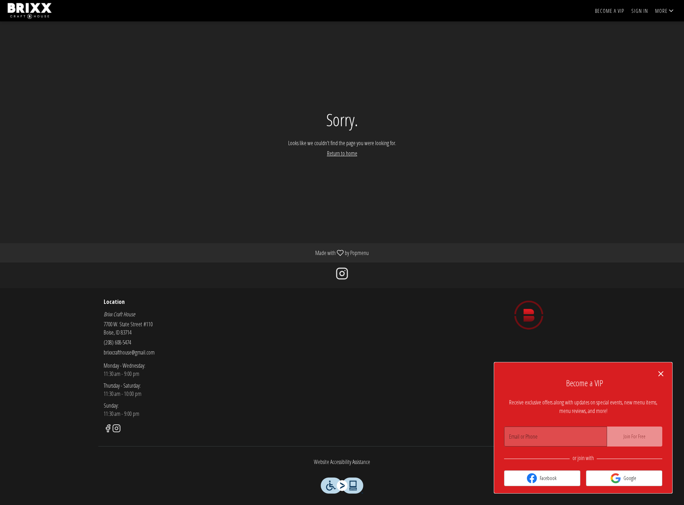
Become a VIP (609, 10)
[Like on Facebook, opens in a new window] (108, 429)
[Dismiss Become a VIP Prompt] (660, 373)
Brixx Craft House (529, 315)
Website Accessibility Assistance (342, 462)
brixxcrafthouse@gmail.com (129, 352)
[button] (665, 11)
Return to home (342, 153)
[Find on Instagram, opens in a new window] (342, 275)
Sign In (639, 10)
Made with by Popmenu (187, 252)
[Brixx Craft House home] (38, 11)
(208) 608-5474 (117, 342)
